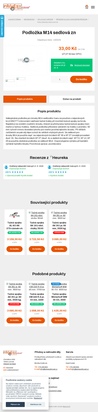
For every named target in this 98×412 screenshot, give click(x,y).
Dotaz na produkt (72, 99)
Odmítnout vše (35, 404)
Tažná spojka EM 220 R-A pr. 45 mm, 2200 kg (36, 298)
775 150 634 (74, 367)
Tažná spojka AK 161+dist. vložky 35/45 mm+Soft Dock (37, 226)
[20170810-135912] (9, 81)
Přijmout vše (15, 404)
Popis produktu (25, 99)
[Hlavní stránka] (16, 7)
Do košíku (81, 79)
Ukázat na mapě (9, 364)
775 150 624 (43, 367)
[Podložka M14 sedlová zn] (26, 60)
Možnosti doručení (82, 65)
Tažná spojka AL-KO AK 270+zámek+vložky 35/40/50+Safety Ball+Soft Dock (14, 228)
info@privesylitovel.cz (48, 369)
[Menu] (93, 7)
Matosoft (66, 406)
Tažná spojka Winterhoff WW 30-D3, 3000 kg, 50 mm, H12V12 (59, 300)
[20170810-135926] (20, 81)
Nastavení (38, 398)
